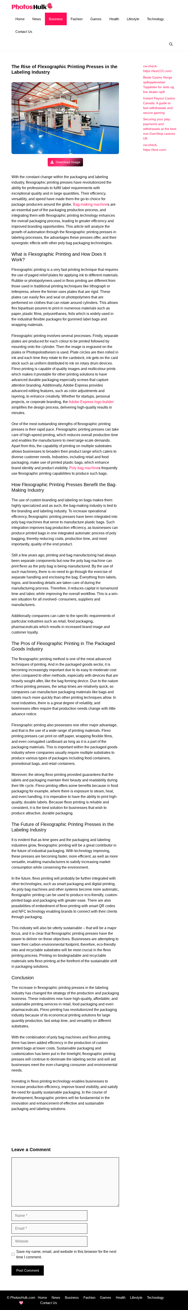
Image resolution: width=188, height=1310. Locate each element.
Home (20, 19)
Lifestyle (133, 19)
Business (56, 19)
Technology (155, 19)
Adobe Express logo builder (91, 402)
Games (96, 19)
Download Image (67, 162)
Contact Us (23, 32)
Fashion (77, 19)
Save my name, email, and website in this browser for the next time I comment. (66, 1254)
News (36, 19)
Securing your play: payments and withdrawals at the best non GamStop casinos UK (159, 128)
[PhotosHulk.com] (32, 6)
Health (114, 19)
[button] (171, 44)
